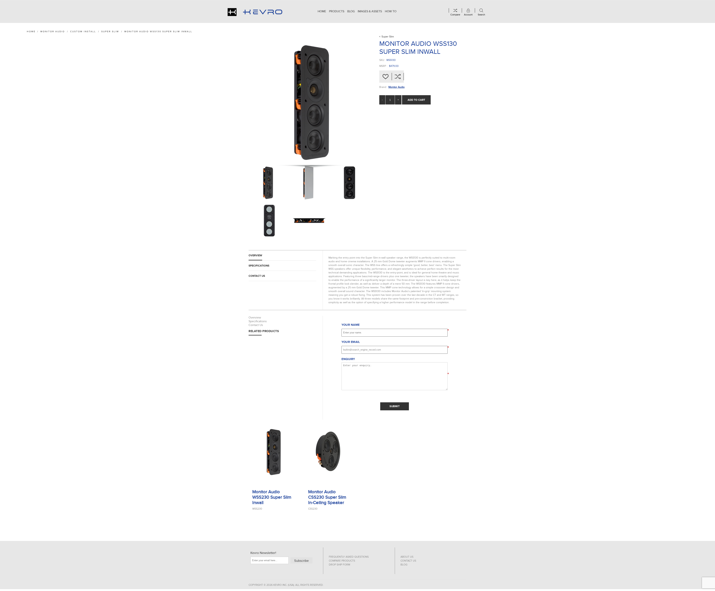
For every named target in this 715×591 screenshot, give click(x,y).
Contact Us (257, 275)
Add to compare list (398, 76)
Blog (404, 564)
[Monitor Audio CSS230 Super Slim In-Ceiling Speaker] (329, 452)
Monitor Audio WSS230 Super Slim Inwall (271, 497)
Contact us (408, 560)
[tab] (282, 255)
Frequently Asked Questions (349, 556)
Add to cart (416, 99)
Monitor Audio (396, 87)
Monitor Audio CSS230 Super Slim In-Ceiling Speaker (327, 497)
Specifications (259, 265)
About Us (407, 556)
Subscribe (301, 561)
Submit (395, 406)
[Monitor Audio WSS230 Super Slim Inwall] (274, 452)
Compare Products (342, 560)
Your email (350, 342)
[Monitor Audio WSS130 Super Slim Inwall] (268, 182)
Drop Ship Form (339, 564)
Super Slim (388, 36)
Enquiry (348, 359)
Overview (255, 255)
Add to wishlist (385, 76)
